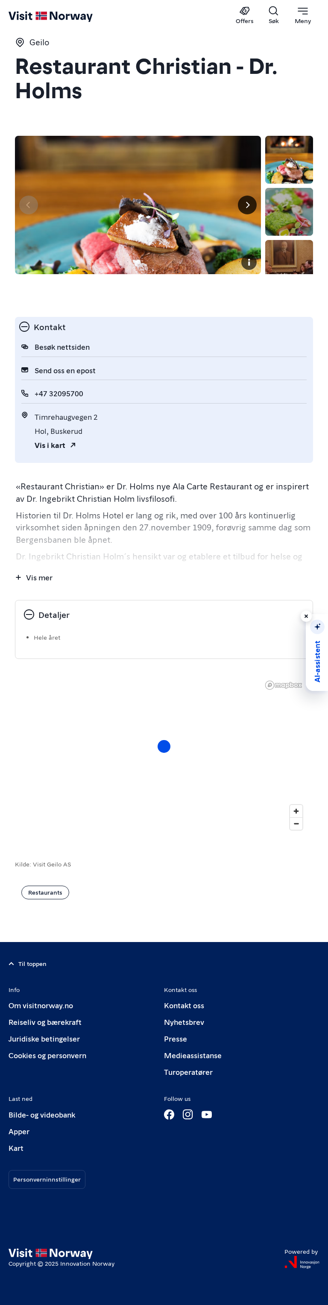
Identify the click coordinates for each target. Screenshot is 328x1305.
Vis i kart (50, 445)
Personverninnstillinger (47, 1179)
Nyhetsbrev (184, 1022)
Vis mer (39, 577)
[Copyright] (249, 262)
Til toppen (32, 963)
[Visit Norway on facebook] (169, 1114)
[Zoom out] (296, 823)
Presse (175, 1038)
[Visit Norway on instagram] (188, 1114)
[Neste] (247, 205)
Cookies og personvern (47, 1055)
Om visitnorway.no (41, 1005)
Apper (19, 1131)
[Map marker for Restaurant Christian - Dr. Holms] (164, 746)
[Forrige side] (28, 205)
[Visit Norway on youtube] (207, 1114)
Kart (16, 1148)
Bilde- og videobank (42, 1114)
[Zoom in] (296, 811)
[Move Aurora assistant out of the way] (306, 616)
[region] (164, 755)
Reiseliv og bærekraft (45, 1022)
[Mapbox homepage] (283, 685)
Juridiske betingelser (44, 1038)
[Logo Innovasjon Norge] (301, 1262)
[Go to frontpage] (63, 16)
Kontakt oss (184, 1005)
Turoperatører (188, 1072)
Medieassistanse (193, 1055)
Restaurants (45, 892)
